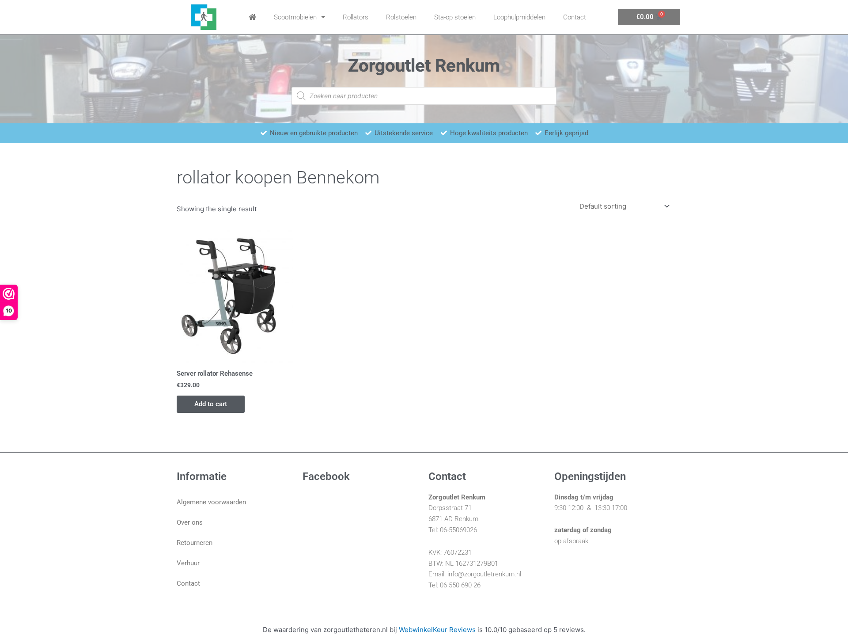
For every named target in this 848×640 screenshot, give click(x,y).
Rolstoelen (401, 17)
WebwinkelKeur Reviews (437, 629)
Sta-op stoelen (455, 17)
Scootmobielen (295, 17)
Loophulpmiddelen (519, 17)
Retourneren (194, 543)
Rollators (355, 17)
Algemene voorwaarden (211, 502)
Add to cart (210, 404)
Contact (574, 17)
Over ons (190, 522)
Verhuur (188, 563)
